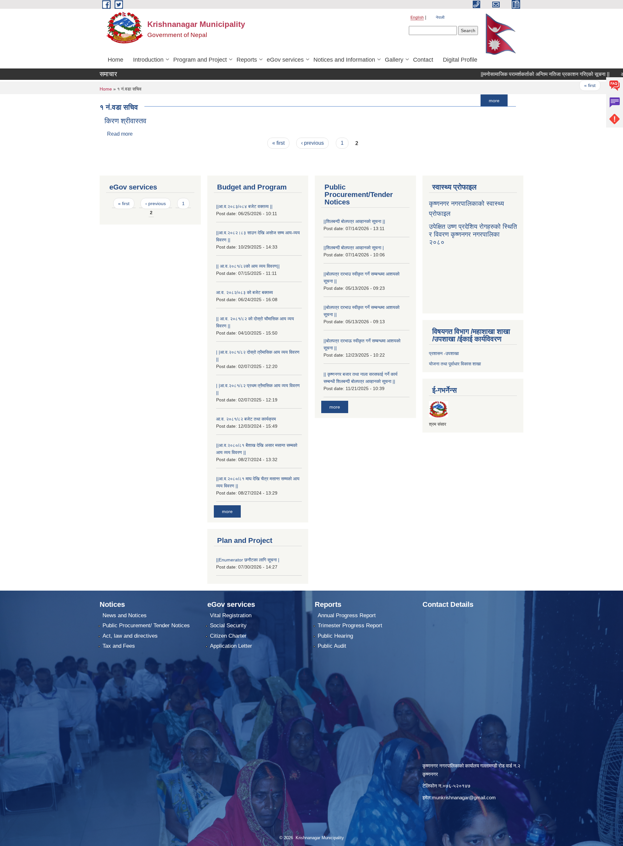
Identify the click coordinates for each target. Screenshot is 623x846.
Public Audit (332, 646)
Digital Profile (460, 59)
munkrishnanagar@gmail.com (464, 797)
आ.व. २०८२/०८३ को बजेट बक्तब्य (244, 292)
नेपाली (440, 17)
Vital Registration (230, 615)
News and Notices (125, 615)
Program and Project (200, 59)
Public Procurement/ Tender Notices (146, 625)
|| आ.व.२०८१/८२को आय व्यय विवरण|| (248, 266)
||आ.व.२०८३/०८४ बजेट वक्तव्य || (244, 206)
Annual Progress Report (347, 615)
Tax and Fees (119, 646)
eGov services (285, 59)
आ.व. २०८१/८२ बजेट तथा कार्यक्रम (246, 419)
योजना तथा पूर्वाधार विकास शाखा (455, 363)
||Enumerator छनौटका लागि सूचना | (247, 559)
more (465, 100)
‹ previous (593, 85)
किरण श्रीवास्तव (125, 121)
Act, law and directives (130, 636)
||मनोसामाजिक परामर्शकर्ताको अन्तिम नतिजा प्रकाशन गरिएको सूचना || (516, 74)
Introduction (148, 59)
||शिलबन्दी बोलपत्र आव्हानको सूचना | (354, 247)
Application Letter (231, 646)
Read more (120, 134)
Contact (423, 59)
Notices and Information (344, 59)
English (417, 17)
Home (115, 59)
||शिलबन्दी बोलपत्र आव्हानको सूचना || (354, 221)
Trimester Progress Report (350, 625)
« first (561, 85)
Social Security (228, 625)
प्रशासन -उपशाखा (444, 353)
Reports (247, 59)
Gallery (394, 59)
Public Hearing (335, 636)
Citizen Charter (228, 636)
